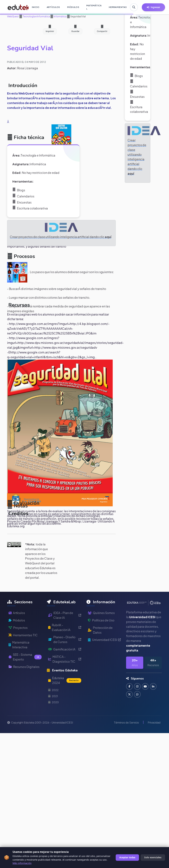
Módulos (19, 620)
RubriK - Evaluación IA (61, 627)
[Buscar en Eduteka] (134, 7)
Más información (22, 863)
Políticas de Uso (103, 620)
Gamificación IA (64, 649)
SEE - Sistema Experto (26, 657)
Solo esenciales (152, 857)
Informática (60, 16)
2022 (55, 690)
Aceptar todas (127, 857)
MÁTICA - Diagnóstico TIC (63, 659)
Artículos (19, 613)
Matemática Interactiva (20, 644)
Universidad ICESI (104, 640)
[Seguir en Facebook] (129, 686)
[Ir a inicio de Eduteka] (16, 7)
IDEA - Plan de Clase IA (63, 615)
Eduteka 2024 (65, 680)
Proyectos (20, 628)
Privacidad (154, 722)
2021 (55, 696)
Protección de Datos (103, 630)
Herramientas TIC (25, 635)
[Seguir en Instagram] (137, 686)
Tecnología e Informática (36, 16)
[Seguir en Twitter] (129, 694)
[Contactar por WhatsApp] (137, 694)
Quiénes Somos (104, 613)
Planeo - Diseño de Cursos (64, 639)
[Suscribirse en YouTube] (145, 686)
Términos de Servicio (126, 722)
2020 (55, 702)
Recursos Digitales (26, 667)
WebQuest (13, 16)
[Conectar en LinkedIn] (153, 686)
